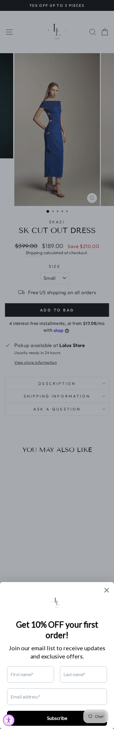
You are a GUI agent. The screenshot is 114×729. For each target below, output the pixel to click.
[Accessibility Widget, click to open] (9, 720)
